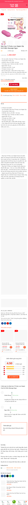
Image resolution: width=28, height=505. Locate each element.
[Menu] (2, 5)
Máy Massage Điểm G (21, 9)
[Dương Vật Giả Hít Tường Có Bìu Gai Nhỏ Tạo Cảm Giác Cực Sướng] (21, 336)
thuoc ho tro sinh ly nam (6, 320)
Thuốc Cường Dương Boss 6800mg (18, 318)
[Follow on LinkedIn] (13, 476)
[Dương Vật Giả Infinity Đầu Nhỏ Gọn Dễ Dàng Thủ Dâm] (7, 336)
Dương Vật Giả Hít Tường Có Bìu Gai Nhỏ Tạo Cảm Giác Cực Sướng (20, 344)
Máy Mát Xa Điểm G (15, 314)
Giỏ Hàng (15, 84)
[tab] (14, 104)
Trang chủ (3, 9)
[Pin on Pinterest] (7, 323)
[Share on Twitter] (5, 323)
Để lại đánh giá (13, 376)
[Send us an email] (7, 476)
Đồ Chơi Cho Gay (10, 313)
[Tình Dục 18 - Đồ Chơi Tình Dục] (14, 5)
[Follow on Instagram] (5, 476)
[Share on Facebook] (2, 323)
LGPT (23, 313)
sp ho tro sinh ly (6, 318)
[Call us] (10, 476)
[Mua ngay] (11, 347)
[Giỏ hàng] (26, 5)
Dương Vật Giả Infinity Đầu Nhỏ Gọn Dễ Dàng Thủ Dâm (7, 344)
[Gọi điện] (14, 502)
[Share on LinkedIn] (10, 323)
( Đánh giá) (7, 51)
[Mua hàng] (11, 347)
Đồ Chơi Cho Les (18, 313)
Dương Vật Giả (11, 9)
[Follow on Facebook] (2, 476)
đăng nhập (11, 428)
